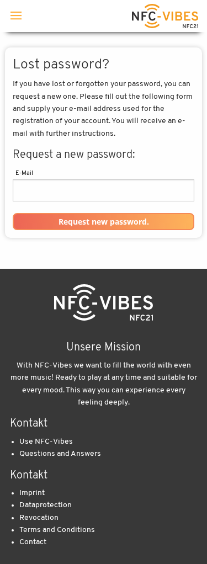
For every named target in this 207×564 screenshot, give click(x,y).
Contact (32, 542)
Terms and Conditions (57, 530)
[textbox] (104, 190)
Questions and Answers (60, 454)
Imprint (32, 493)
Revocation (39, 518)
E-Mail (24, 174)
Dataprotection (45, 505)
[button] (104, 221)
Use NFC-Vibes (46, 442)
